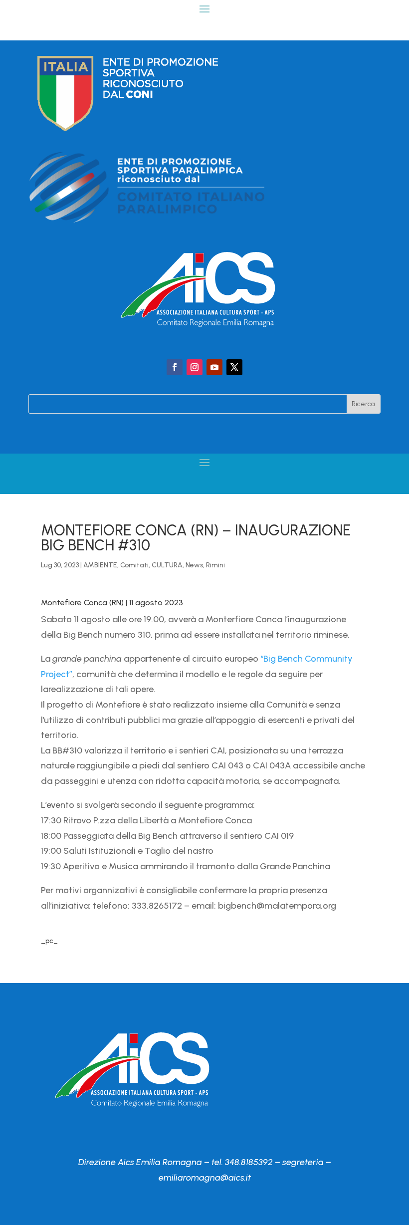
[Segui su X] (234, 367)
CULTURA (167, 565)
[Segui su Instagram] (195, 367)
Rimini (215, 565)
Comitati (134, 565)
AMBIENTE (100, 565)
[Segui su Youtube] (214, 367)
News (194, 565)
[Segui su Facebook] (175, 367)
